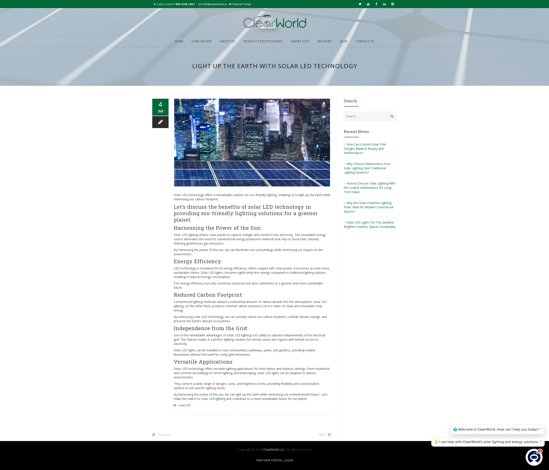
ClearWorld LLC (274, 449)
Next (322, 434)
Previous (164, 434)
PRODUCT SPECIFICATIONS (263, 41)
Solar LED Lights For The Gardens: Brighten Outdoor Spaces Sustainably (370, 224)
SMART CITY (300, 41)
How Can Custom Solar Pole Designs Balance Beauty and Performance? (365, 148)
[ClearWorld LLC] (274, 22)
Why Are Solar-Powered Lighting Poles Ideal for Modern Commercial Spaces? (368, 207)
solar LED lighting (213, 399)
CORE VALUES (202, 41)
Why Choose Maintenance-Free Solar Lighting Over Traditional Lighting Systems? (367, 168)
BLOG (344, 41)
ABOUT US (227, 41)
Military (325, 41)
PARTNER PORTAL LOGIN (274, 460)
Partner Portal (241, 4)
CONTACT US (365, 41)
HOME (179, 41)
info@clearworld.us (214, 4)
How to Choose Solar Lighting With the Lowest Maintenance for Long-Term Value (369, 187)
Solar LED (184, 405)
